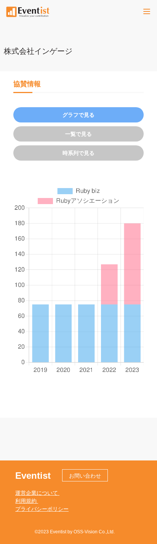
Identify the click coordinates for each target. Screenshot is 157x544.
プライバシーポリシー (42, 509)
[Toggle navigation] (146, 11)
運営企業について (37, 493)
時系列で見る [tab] (78, 153)
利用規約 (26, 501)
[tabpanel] (78, 279)
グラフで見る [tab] (78, 115)
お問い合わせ (85, 476)
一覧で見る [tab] (78, 134)
